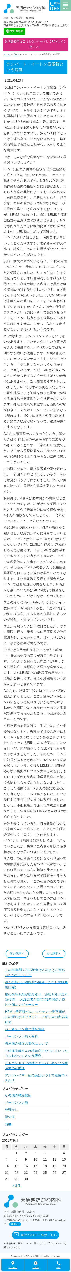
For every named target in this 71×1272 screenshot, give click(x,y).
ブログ (16, 54)
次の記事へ (54, 953)
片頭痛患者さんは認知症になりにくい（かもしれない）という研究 (36, 1053)
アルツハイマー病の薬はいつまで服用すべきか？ (36, 1078)
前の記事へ (17, 953)
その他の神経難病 (18, 1095)
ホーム (7, 54)
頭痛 (8, 1124)
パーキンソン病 (16, 1102)
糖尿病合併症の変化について (26, 1043)
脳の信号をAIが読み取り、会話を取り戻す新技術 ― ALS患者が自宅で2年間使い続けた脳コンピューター (36, 999)
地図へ (15, 1224)
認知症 (10, 1117)
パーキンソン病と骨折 (21, 1036)
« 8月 (16, 1185)
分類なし (11, 1109)
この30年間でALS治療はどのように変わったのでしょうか (35, 972)
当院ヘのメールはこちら (39, 1235)
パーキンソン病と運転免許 (25, 1029)
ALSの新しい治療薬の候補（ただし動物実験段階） (36, 984)
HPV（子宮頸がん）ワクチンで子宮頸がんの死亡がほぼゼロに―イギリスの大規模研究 (36, 1016)
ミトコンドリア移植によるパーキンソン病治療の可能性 (36, 1065)
